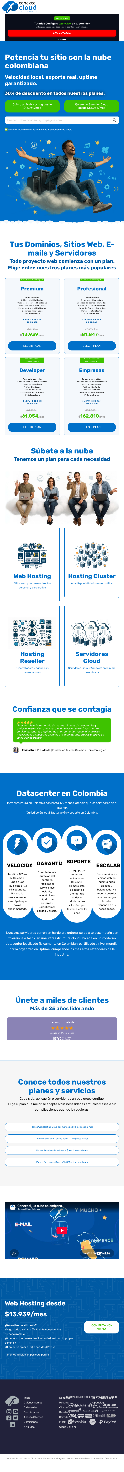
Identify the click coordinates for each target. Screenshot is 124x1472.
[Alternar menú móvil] (119, 7)
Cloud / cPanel (68, 1426)
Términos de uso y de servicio (89, 1458)
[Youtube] (15, 1412)
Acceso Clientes (33, 1417)
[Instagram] (9, 1412)
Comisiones (31, 1421)
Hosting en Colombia (63, 1458)
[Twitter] (15, 1419)
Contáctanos (31, 1412)
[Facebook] (9, 1419)
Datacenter (30, 1407)
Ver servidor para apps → (62, 33)
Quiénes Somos (33, 1402)
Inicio (27, 1397)
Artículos (29, 1426)
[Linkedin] (12, 1425)
